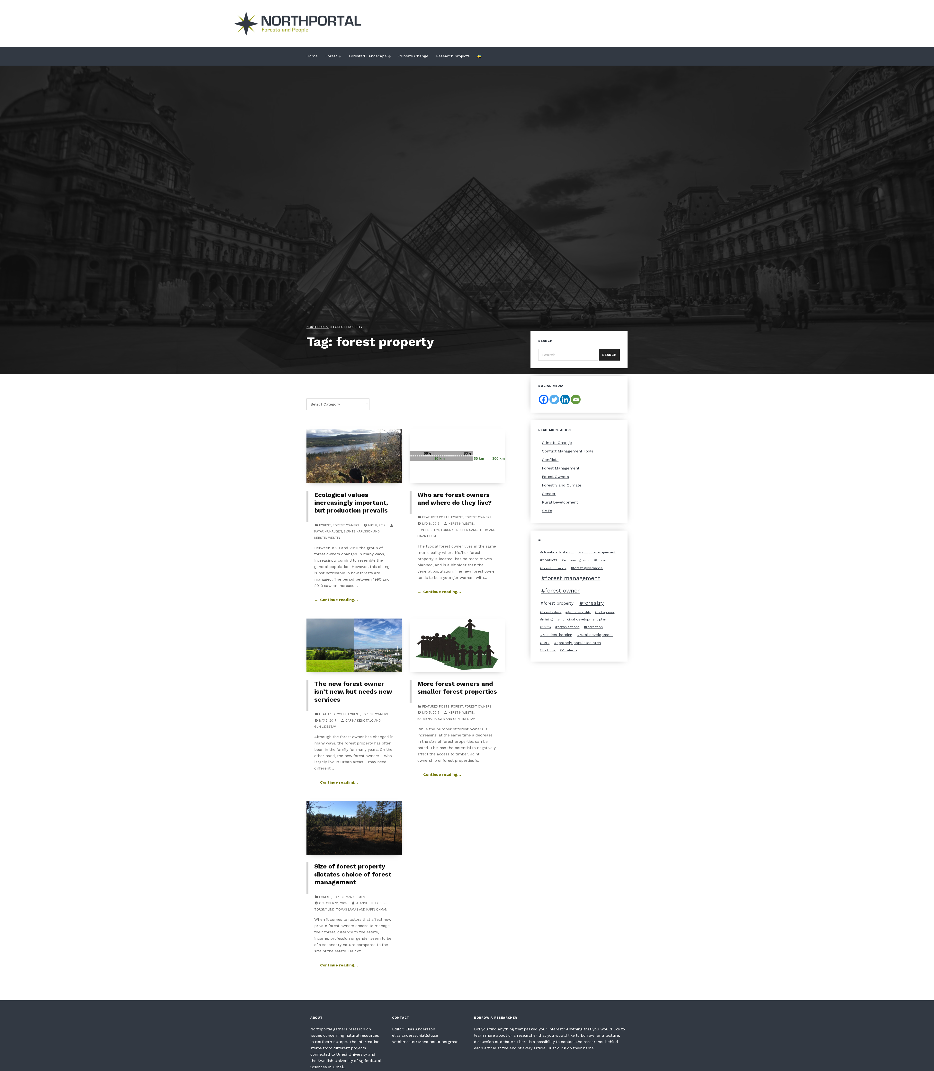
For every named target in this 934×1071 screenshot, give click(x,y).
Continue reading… (339, 599)
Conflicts (550, 459)
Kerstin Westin (327, 538)
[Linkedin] (565, 399)
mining (547, 619)
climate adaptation (558, 552)
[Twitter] (554, 399)
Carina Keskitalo (359, 720)
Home (312, 56)
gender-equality (579, 612)
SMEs (547, 510)
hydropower (605, 612)
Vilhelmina (569, 650)
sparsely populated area (579, 643)
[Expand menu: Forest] (340, 56)
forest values (551, 612)
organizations (568, 627)
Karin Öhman (376, 909)
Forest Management (350, 897)
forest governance (588, 568)
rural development (596, 635)
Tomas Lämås (347, 909)
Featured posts (435, 517)
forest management (572, 578)
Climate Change (413, 56)
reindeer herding (557, 635)
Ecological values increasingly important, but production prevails (351, 502)
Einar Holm (426, 536)
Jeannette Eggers (371, 903)
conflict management (598, 552)
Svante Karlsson (358, 531)
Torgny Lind (450, 530)
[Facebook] (543, 399)
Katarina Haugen (328, 531)
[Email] (576, 399)
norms (546, 627)
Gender (549, 493)
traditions (549, 650)
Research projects (453, 56)
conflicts (550, 560)
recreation (594, 627)
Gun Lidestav (428, 530)
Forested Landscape (368, 56)
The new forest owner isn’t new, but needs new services (353, 691)
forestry (593, 603)
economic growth (576, 560)
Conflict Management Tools (567, 451)
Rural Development (560, 502)
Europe (600, 560)
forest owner (562, 590)
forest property (558, 603)
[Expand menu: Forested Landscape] (389, 56)
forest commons (554, 568)
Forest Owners (346, 525)
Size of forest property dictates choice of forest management (352, 874)
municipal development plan (582, 619)
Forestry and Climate (561, 485)
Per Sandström (475, 530)
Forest (331, 56)
